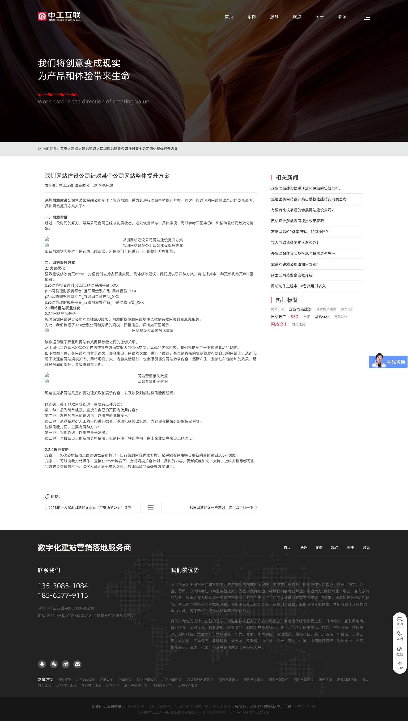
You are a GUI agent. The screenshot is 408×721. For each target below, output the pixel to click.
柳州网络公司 (147, 679)
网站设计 (279, 324)
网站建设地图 (305, 706)
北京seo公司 (85, 679)
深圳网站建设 (304, 679)
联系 (342, 17)
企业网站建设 (300, 309)
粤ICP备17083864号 (217, 712)
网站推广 (278, 316)
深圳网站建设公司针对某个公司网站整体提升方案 (139, 148)
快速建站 (325, 679)
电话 (399, 638)
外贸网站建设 (326, 309)
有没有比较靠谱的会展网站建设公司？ (303, 209)
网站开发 (277, 309)
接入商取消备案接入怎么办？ (295, 242)
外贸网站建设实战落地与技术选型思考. (303, 253)
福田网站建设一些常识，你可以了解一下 (221, 507)
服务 (274, 17)
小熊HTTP (64, 679)
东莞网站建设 (347, 679)
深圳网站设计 (228, 679)
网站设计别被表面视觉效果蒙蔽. (298, 220)
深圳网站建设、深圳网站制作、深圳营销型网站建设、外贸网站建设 (178, 706)
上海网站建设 (66, 685)
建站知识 (89, 148)
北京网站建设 (172, 679)
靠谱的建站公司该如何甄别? (294, 264)
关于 (319, 17)
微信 (399, 654)
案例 (251, 17)
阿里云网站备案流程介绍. (292, 275)
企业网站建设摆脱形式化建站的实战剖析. (305, 188)
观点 (297, 17)
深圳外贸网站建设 (200, 679)
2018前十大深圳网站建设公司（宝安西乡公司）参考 (89, 507)
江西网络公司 (162, 685)
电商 (306, 316)
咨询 (399, 624)
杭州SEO (112, 685)
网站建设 (298, 324)
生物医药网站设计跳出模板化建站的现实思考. (309, 199)
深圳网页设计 (254, 679)
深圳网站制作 (279, 679)
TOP (400, 668)
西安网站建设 (91, 685)
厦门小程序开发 (135, 685)
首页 (229, 17)
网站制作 (341, 316)
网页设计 (347, 309)
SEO (294, 316)
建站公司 (106, 679)
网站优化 (322, 316)
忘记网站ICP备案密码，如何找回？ (300, 231)
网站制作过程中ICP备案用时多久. (299, 285)
